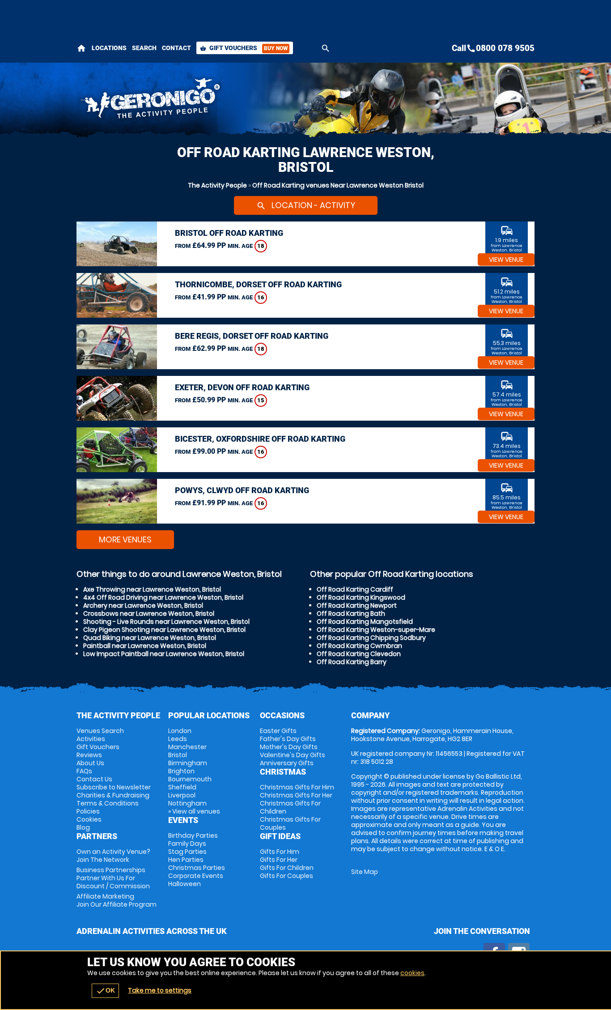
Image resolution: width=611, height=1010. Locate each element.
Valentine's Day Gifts (292, 754)
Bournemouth (190, 779)
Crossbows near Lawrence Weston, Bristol (148, 613)
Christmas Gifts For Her (296, 795)
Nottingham (187, 803)
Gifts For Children (287, 867)
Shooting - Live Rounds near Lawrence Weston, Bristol (166, 621)
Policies (88, 811)
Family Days (187, 843)
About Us (90, 763)
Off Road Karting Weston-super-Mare (376, 629)
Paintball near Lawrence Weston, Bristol (144, 645)
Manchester (187, 746)
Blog (83, 827)
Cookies (89, 819)
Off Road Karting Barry (351, 661)
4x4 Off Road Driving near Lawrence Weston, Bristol (163, 597)
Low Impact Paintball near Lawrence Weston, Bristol (163, 653)
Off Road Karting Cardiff (355, 589)
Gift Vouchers (244, 47)
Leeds (177, 738)
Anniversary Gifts (287, 763)
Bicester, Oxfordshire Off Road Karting (260, 438)
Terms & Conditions (107, 803)
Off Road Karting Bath (351, 613)
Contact (176, 47)
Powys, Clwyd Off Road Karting (242, 490)
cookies (412, 972)
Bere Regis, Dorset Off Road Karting (251, 336)
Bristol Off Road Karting (229, 233)
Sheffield (182, 787)
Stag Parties (187, 851)
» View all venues (194, 811)
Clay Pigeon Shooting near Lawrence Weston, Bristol (164, 629)
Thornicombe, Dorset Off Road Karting (258, 284)
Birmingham (187, 763)
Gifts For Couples (286, 875)
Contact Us (94, 779)
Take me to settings (159, 990)
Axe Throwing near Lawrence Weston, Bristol (152, 589)
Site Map (364, 871)
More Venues (125, 539)
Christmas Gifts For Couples (290, 823)
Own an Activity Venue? (113, 855)
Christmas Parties (196, 867)
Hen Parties (186, 859)
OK (105, 991)
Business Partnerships (113, 878)
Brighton (181, 771)
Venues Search (100, 730)
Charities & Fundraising (112, 795)
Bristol (177, 754)
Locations (109, 47)
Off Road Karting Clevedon (359, 653)
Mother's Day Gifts (289, 746)
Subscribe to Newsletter (113, 787)
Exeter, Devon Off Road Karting (242, 387)
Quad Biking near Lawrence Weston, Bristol (149, 637)
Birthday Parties (193, 835)
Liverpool (181, 795)
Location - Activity (305, 205)
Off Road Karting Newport (357, 605)
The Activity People (217, 185)
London (179, 730)
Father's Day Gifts (288, 738)
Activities (90, 738)
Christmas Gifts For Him (297, 787)
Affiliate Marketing (116, 900)
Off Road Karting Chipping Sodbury (371, 637)
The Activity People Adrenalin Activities (225, 100)
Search (144, 47)
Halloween (184, 883)
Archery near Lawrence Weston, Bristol (143, 605)
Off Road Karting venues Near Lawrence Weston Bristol (338, 185)
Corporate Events (195, 875)
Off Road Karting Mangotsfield (365, 621)
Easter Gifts (278, 730)
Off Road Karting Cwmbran (359, 645)
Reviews (89, 754)
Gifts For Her (278, 859)
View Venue (506, 259)
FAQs (84, 771)
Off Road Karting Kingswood (361, 597)
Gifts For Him (279, 851)
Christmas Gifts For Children (290, 807)
